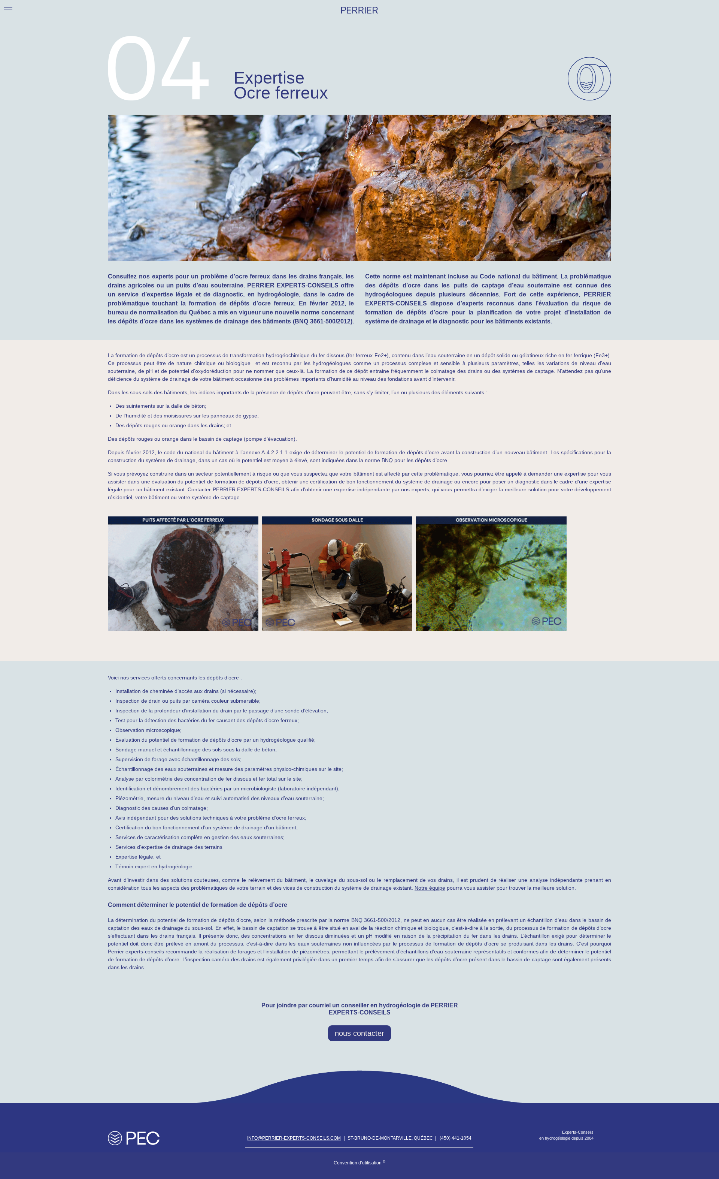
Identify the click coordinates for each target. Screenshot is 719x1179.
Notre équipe (430, 888)
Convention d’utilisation (358, 1163)
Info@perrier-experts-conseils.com (294, 1138)
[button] (8, 7)
